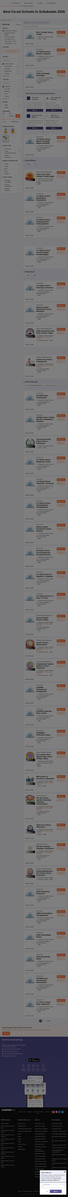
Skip (47, 1191)
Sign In (56, 1191)
